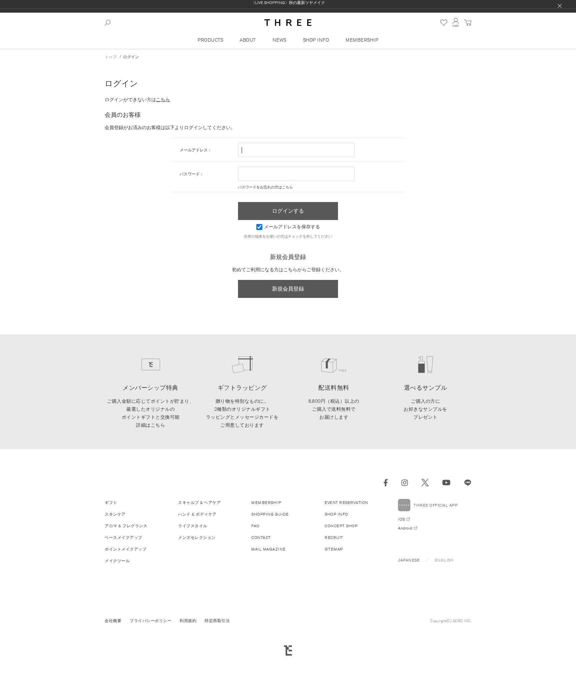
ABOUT (248, 40)
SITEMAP (334, 549)
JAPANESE (408, 560)
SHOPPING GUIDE (269, 514)
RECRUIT (334, 537)
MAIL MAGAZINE (268, 549)
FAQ (255, 525)
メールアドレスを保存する (292, 227)
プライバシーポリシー (150, 620)
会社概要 (113, 620)
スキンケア (115, 514)
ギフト (111, 502)
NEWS (279, 40)
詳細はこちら (150, 425)
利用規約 (188, 620)
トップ (111, 56)
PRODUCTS (210, 40)
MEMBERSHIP (362, 40)
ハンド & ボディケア (197, 514)
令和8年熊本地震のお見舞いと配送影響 (288, 6)
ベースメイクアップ (123, 537)
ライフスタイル (192, 525)
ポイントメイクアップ (125, 549)
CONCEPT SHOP (341, 525)
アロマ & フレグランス (126, 525)
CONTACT (261, 537)
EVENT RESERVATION (346, 502)
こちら (163, 100)
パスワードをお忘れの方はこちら (265, 186)
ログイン (131, 56)
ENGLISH (444, 560)
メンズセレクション (197, 537)
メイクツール (117, 560)
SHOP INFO (316, 40)
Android (405, 528)
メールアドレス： (196, 149)
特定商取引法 (217, 620)
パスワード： (192, 173)
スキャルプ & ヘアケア (199, 502)
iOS (401, 519)
